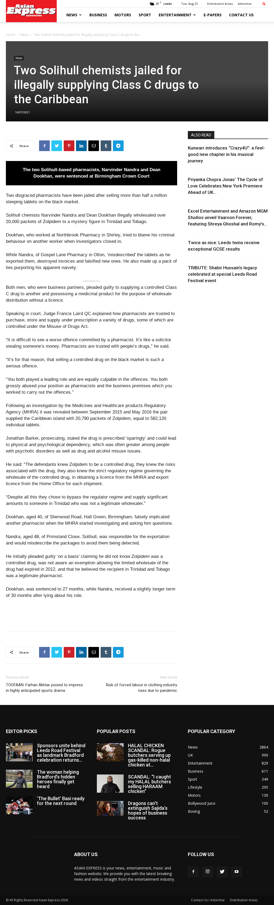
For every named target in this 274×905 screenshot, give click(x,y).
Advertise (245, 4)
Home (10, 34)
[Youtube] (236, 871)
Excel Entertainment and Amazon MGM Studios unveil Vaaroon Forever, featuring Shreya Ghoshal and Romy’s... (228, 217)
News (71, 14)
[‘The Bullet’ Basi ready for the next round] (19, 805)
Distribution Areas (220, 4)
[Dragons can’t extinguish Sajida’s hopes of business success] (110, 808)
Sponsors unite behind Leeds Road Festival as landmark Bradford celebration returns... (61, 753)
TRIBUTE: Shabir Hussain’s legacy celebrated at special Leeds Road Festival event (222, 274)
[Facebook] (193, 871)
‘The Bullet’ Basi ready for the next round (61, 801)
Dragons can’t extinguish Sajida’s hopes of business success (148, 810)
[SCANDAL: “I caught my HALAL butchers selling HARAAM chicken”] (110, 783)
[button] (264, 4)
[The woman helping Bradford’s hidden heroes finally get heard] (19, 779)
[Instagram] (207, 871)
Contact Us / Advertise (208, 900)
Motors (123, 14)
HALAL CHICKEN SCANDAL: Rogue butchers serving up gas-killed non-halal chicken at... (149, 755)
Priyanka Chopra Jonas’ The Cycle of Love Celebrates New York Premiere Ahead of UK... (225, 186)
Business (98, 14)
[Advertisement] (91, 614)
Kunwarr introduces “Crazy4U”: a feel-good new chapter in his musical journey (226, 154)
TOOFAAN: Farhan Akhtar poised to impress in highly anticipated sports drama (44, 687)
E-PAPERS (213, 14)
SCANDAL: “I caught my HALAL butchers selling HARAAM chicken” (149, 784)
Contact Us (241, 14)
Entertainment (175, 14)
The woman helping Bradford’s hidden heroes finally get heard (58, 779)
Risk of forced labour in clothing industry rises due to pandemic (141, 687)
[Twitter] (222, 871)
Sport (145, 14)
